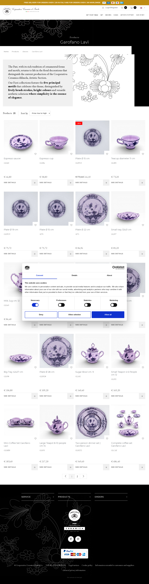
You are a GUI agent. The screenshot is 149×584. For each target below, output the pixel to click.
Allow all (108, 315)
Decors (108, 15)
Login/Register (111, 7)
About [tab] (109, 275)
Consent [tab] (39, 275)
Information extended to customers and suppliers (114, 565)
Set (101, 15)
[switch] (59, 304)
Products (15, 51)
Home (6, 51)
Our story (140, 15)
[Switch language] (141, 7)
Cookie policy (87, 565)
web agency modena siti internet (74, 577)
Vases (115, 15)
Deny (41, 315)
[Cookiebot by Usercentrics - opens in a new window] (114, 267)
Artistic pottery (127, 15)
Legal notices (74, 565)
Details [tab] (74, 275)
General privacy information (74, 570)
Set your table (92, 15)
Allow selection (74, 315)
